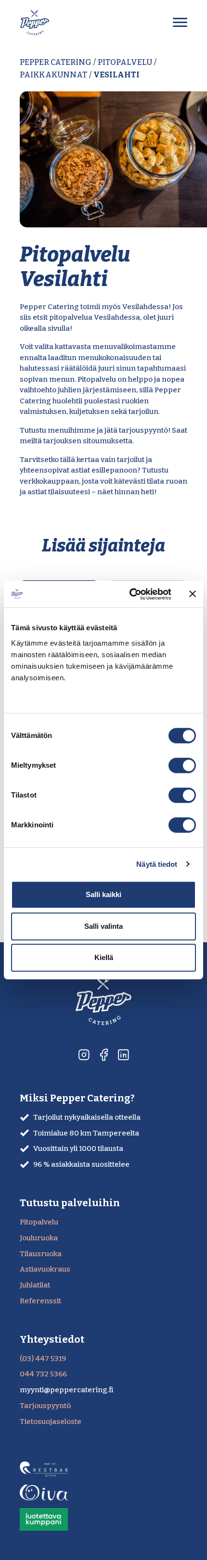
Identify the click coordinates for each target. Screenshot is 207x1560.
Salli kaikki (103, 894)
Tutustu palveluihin (70, 1203)
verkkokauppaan (49, 481)
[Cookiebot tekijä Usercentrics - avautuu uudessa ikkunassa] (130, 594)
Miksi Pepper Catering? (77, 1098)
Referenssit (40, 1301)
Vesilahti (116, 74)
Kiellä (103, 957)
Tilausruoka (41, 1253)
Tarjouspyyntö (45, 1405)
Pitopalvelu (125, 62)
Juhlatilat (35, 1285)
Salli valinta (103, 926)
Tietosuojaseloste (50, 1421)
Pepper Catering (55, 62)
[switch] (182, 765)
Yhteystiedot (52, 1339)
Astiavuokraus (45, 1269)
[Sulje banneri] (192, 594)
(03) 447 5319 (43, 1358)
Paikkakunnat (53, 74)
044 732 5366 (43, 1374)
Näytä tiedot (156, 864)
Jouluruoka (39, 1238)
